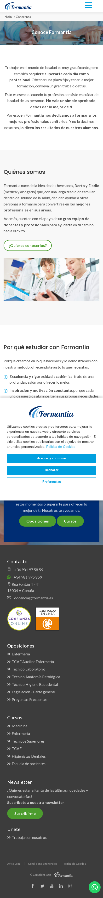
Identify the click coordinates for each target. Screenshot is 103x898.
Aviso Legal (14, 863)
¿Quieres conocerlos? (27, 245)
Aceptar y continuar (51, 458)
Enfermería (21, 654)
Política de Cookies (60, 447)
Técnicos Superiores (28, 741)
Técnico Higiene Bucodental (35, 684)
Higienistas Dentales (29, 756)
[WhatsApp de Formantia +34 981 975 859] (95, 887)
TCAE (17, 748)
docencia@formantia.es (33, 598)
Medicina (19, 725)
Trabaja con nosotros (29, 837)
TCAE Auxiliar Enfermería (33, 661)
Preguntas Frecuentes (29, 699)
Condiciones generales (42, 863)
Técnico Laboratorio (28, 669)
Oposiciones (37, 521)
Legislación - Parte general (33, 691)
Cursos (70, 521)
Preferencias (51, 481)
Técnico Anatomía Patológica (36, 676)
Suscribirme (25, 813)
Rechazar (51, 470)
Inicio (8, 17)
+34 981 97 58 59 (28, 569)
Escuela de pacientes (29, 763)
